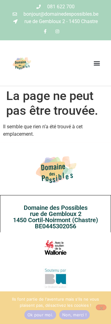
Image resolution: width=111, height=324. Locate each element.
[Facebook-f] (45, 31)
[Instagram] (57, 31)
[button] (97, 63)
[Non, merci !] (101, 307)
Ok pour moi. (40, 314)
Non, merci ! (74, 314)
